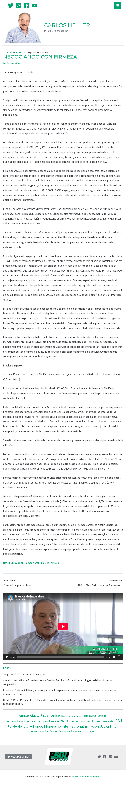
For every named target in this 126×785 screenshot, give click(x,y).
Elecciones (67, 721)
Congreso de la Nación (71, 716)
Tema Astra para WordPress (86, 776)
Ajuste (24, 715)
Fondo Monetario (20, 726)
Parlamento (77, 731)
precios (90, 731)
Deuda (54, 721)
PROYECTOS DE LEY (18, 756)
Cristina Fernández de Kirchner (19, 721)
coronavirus (89, 715)
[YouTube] (35, 5)
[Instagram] (19, 5)
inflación (92, 726)
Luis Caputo (51, 731)
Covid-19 (102, 715)
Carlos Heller (67, 25)
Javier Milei (108, 726)
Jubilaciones (37, 731)
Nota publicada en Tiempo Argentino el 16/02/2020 (31, 563)
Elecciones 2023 (83, 721)
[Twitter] (11, 5)
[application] (63, 626)
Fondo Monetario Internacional (58, 726)
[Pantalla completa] (118, 657)
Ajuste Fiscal (39, 715)
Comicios (55, 715)
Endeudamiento (103, 721)
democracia (42, 721)
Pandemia (64, 731)
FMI (118, 721)
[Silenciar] (114, 657)
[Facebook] (27, 5)
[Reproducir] (7, 657)
